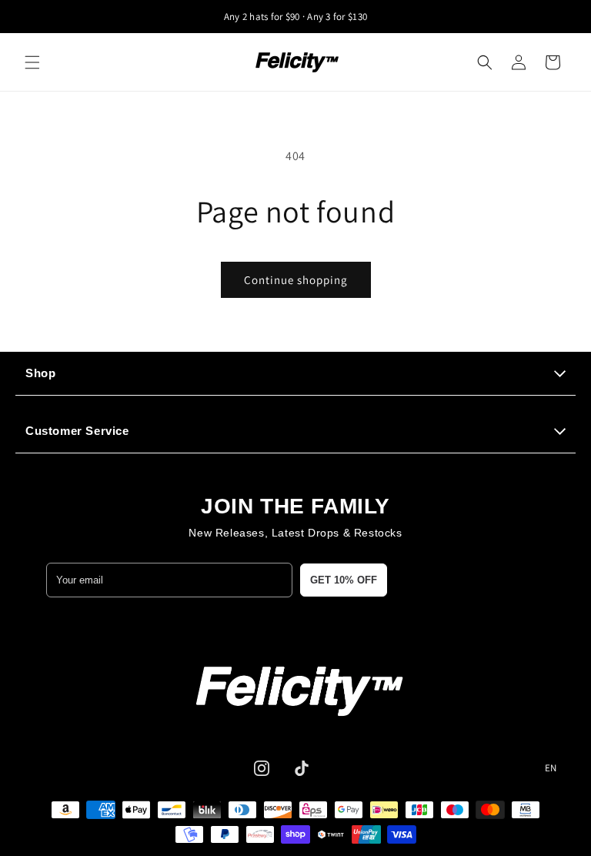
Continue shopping (296, 280)
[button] (32, 62)
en (551, 768)
